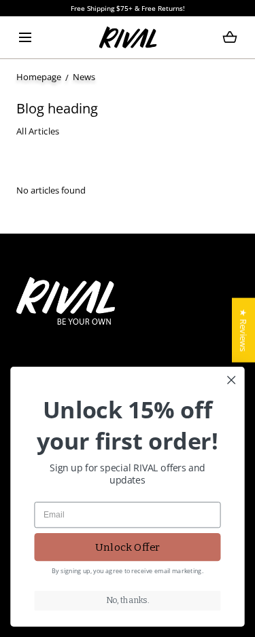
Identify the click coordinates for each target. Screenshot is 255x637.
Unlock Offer (127, 547)
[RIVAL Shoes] (128, 37)
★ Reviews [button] (243, 330)
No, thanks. (127, 600)
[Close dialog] (231, 380)
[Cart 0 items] (230, 37)
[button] (24, 37)
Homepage (38, 77)
